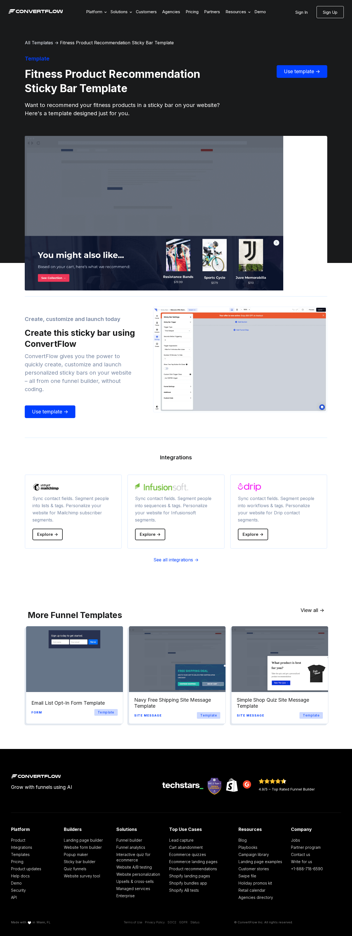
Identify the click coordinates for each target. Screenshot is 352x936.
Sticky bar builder (79, 861)
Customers (146, 11)
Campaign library (253, 854)
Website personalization (138, 874)
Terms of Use (133, 922)
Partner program (306, 847)
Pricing (192, 11)
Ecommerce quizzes (187, 854)
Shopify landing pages (189, 876)
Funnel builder (129, 840)
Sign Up (330, 12)
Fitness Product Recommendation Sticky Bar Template (117, 42)
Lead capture (181, 840)
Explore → (47, 534)
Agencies (171, 11)
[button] (95, 12)
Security (18, 890)
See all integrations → (176, 559)
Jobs (295, 840)
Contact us (300, 854)
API (14, 897)
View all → (312, 610)
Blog (242, 840)
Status (194, 922)
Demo (260, 11)
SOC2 (171, 922)
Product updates (26, 868)
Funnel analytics (130, 847)
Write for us (301, 861)
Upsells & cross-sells (135, 881)
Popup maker (76, 854)
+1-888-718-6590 (307, 868)
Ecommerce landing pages (193, 861)
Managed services (133, 888)
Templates (20, 854)
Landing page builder (83, 840)
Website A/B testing (134, 867)
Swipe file (247, 876)
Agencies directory (255, 897)
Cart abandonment (186, 847)
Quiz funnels (75, 868)
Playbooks (247, 847)
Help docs (20, 876)
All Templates (39, 42)
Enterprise (125, 895)
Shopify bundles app (188, 883)
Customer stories (253, 868)
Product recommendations (193, 868)
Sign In (301, 12)
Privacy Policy (155, 922)
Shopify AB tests (184, 890)
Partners (212, 11)
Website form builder (83, 847)
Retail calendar (251, 890)
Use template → (302, 71)
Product (18, 840)
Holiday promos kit (255, 883)
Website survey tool (82, 876)
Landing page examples (260, 861)
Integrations (21, 847)
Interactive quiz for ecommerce (133, 857)
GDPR (183, 922)
